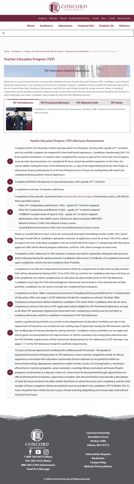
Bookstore (98, 458)
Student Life (106, 25)
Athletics (124, 25)
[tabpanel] (67, 118)
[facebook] (30, 452)
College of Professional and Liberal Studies (43, 51)
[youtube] (38, 452)
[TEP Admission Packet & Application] (67, 71)
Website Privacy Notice (98, 466)
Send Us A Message (38, 469)
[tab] (23, 102)
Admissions (65, 25)
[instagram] (46, 452)
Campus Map (98, 462)
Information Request (98, 454)
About (31, 25)
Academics (46, 25)
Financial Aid (86, 25)
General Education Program (78, 196)
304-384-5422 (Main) (38, 460)
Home (7, 51)
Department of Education (77, 51)
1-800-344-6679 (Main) (38, 456)
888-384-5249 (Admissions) (38, 465)
